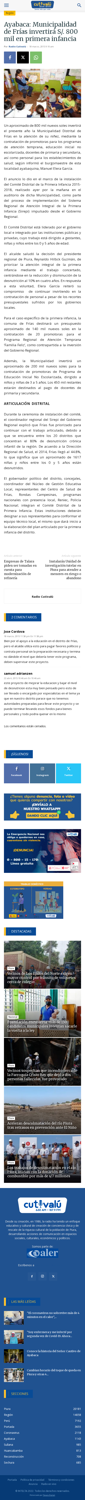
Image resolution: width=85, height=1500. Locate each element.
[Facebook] (10, 57)
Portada (12, 1480)
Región (10, 13)
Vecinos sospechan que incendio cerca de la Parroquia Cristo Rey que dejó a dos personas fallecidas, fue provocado (42, 1074)
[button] (6, 5)
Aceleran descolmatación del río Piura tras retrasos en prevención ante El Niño (42, 1125)
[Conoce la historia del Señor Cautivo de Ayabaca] (14, 1356)
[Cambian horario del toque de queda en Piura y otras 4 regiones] (14, 1375)
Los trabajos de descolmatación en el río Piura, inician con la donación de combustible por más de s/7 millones (41, 1172)
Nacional (12, 1017)
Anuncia (33, 1484)
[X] (23, 57)
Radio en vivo (48, 1484)
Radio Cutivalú (17, 46)
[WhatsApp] (36, 57)
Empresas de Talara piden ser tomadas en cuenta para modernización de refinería (20, 569)
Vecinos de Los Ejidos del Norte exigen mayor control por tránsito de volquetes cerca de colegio (41, 977)
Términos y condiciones (61, 1480)
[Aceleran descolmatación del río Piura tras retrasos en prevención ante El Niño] (42, 1110)
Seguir (42, 764)
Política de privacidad (32, 1480)
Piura (11, 968)
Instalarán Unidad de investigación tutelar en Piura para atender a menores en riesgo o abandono (63, 569)
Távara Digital (49, 1495)
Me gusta (17, 764)
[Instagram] (42, 1276)
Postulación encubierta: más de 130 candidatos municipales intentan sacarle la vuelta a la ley (42, 1026)
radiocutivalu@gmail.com (51, 1265)
